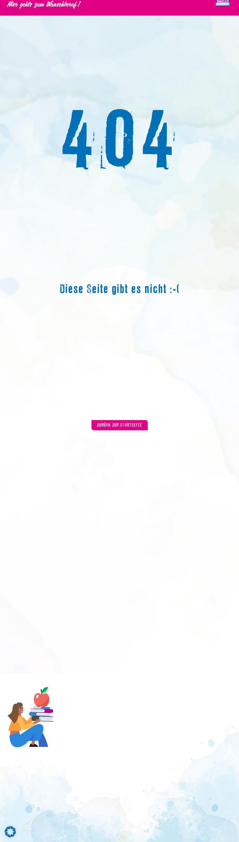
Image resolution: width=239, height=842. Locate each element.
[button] (10, 832)
